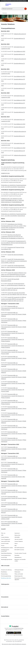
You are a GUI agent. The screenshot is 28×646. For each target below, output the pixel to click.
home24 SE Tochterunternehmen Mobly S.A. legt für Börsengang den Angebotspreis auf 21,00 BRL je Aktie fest (14, 261)
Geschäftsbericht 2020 (19, 100)
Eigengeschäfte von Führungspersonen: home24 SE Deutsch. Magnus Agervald (14, 485)
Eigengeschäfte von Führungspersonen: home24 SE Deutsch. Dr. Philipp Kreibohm (12, 308)
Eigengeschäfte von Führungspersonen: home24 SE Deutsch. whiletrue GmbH (11, 517)
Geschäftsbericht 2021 (19, 76)
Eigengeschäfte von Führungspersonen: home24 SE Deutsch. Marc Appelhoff (13, 364)
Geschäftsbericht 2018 (19, 148)
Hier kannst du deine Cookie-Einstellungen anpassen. (14, 644)
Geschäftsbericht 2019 (19, 124)
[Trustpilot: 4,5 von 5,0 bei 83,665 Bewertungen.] (13, 626)
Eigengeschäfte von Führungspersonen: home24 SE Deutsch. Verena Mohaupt (13, 358)
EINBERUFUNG (5, 173)
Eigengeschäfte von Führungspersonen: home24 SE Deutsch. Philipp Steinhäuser (13, 320)
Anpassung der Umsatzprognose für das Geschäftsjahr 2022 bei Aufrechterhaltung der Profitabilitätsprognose (13, 243)
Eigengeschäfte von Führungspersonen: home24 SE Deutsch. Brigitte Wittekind (13, 314)
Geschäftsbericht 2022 (19, 51)
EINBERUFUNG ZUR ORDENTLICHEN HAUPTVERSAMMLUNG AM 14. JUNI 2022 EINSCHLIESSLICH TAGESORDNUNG (12, 200)
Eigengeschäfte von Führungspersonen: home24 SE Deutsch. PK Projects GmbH (12, 352)
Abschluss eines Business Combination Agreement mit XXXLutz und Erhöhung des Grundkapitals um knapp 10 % (12, 236)
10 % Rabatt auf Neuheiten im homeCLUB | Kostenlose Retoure (13, 0)
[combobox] (14, 8)
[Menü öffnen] (3, 4)
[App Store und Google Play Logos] (13, 633)
